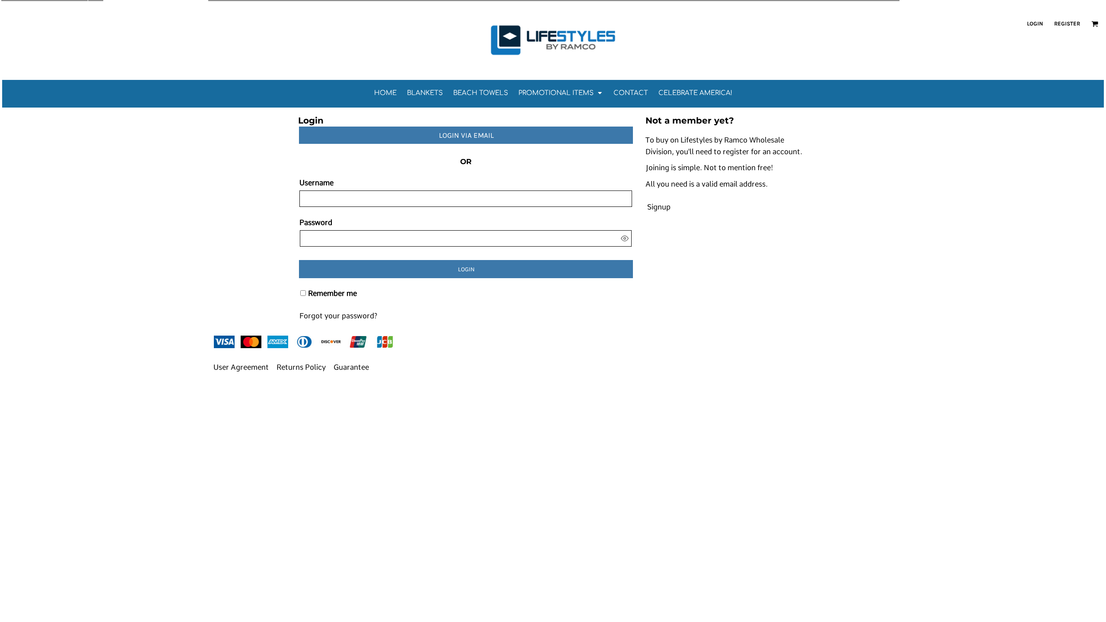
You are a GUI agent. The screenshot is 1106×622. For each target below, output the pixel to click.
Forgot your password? (338, 315)
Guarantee (351, 367)
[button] (1095, 24)
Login (1035, 23)
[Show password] (624, 238)
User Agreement (241, 367)
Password (315, 222)
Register (1067, 23)
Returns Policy (301, 367)
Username (316, 182)
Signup (659, 207)
